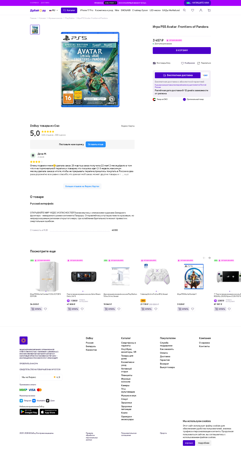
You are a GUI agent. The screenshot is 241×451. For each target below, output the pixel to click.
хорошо (189, 442)
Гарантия (165, 359)
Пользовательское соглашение (129, 434)
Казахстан (91, 349)
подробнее (203, 442)
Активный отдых (126, 370)
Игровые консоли (55, 18)
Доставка (45, 3)
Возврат (164, 363)
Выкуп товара (167, 367)
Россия (89, 342)
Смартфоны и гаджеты (128, 344)
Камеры (125, 385)
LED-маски (155, 10)
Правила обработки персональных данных (92, 436)
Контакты (204, 346)
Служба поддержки (166, 344)
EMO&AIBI (126, 10)
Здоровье (126, 402)
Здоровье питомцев (126, 408)
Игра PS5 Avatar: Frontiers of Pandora (92, 18)
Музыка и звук (128, 395)
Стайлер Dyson (140, 10)
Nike (117, 10)
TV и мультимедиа (128, 390)
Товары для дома (127, 357)
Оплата (164, 352)
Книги (124, 412)
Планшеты (126, 375)
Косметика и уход (104, 10)
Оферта (163, 433)
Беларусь (91, 346)
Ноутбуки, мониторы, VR (128, 350)
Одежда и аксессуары (127, 418)
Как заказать (167, 349)
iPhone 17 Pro (86, 10)
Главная (33, 18)
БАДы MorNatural (171, 10)
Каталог (42, 18)
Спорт (124, 399)
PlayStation (70, 18)
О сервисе (34, 3)
